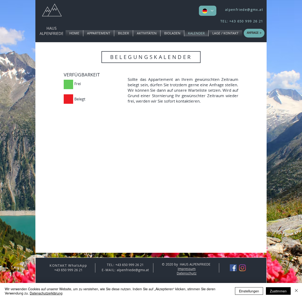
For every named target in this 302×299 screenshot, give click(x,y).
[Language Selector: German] (207, 11)
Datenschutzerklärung (46, 293)
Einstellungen (249, 291)
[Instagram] (242, 267)
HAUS (51, 28)
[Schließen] (296, 291)
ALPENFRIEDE (51, 33)
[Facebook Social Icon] (233, 267)
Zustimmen (278, 291)
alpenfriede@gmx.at (244, 9)
